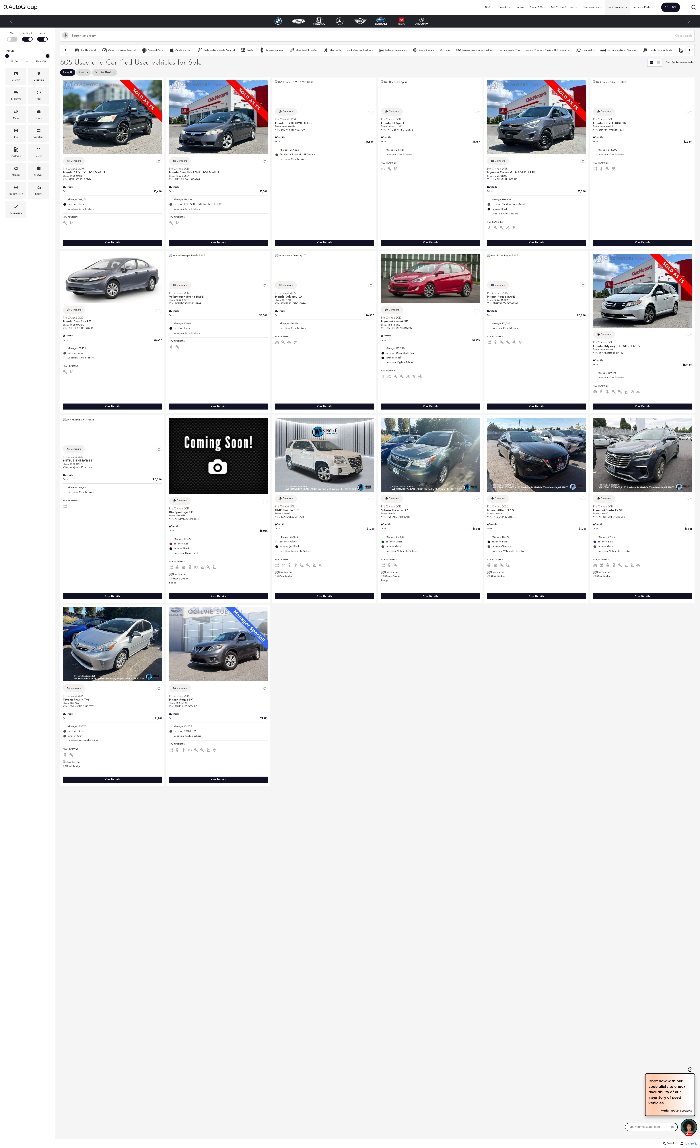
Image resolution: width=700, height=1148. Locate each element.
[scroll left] (65, 50)
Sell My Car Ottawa (562, 7)
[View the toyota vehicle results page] (360, 21)
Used (42, 33)
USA (487, 7)
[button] (693, 7)
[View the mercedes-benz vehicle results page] (298, 21)
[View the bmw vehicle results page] (422, 21)
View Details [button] (112, 242)
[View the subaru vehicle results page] (340, 21)
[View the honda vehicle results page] (278, 21)
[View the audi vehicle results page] (401, 21)
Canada (502, 7)
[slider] (7, 56)
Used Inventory (616, 7)
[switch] (12, 36)
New (12, 33)
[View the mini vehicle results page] (319, 21)
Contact (670, 7)
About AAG (536, 7)
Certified (27, 33)
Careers (520, 7)
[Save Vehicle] (159, 161)
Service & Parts (641, 7)
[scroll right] (689, 50)
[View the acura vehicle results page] (381, 21)
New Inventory (590, 7)
